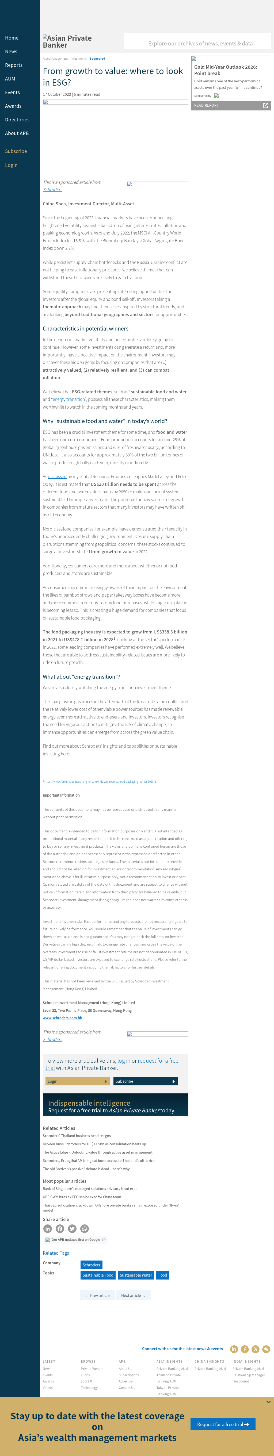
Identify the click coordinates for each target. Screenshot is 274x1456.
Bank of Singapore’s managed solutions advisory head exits (90, 1188)
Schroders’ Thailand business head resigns (77, 1135)
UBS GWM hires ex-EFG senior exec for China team (82, 1196)
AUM (10, 78)
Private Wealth (91, 1368)
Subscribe (16, 151)
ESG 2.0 (86, 1381)
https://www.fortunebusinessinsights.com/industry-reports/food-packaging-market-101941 (100, 781)
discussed (57, 476)
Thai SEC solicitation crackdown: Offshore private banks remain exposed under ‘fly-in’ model (111, 1208)
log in (124, 1060)
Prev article (98, 1295)
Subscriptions (129, 1375)
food (162, 1275)
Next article (133, 1295)
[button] (104, 1240)
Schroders (52, 189)
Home (11, 37)
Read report (206, 105)
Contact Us (127, 1387)
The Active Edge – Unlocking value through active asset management (98, 1152)
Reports (13, 65)
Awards (13, 105)
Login (11, 165)
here (65, 754)
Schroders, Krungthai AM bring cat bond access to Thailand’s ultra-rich (99, 1160)
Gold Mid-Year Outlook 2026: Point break (225, 70)
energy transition (69, 399)
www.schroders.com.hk (62, 1017)
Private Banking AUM (172, 1368)
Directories (17, 119)
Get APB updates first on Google (76, 1240)
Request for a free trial (220, 1424)
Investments (79, 58)
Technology (89, 1387)
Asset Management (55, 58)
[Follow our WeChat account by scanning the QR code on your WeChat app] (266, 1348)
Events (12, 92)
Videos (48, 1387)
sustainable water (136, 1275)
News (11, 51)
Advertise (126, 1381)
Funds (85, 1375)
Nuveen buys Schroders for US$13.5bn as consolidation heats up (94, 1143)
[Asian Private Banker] (77, 41)
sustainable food (98, 1275)
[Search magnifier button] (263, 41)
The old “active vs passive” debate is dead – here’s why (86, 1168)
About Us (125, 1368)
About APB (17, 133)
